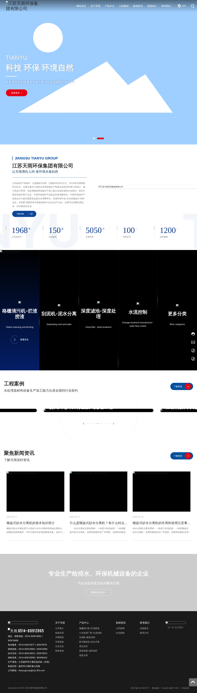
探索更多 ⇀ (16, 92)
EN (184, 6)
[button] (94, 138)
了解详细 (20, 214)
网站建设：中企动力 (160, 688)
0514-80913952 (27, 653)
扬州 (171, 688)
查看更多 (24, 339)
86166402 (42, 657)
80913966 (13, 640)
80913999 (42, 649)
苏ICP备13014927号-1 (140, 688)
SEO (177, 688)
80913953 (42, 653)
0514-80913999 (27, 657)
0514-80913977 (27, 644)
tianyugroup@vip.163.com (32, 670)
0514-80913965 (31, 630)
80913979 (42, 644)
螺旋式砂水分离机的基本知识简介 (31, 523)
